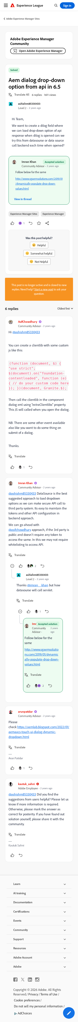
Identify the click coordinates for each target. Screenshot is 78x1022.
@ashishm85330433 (26, 332)
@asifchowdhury (20, 530)
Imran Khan (29, 161)
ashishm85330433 (29, 103)
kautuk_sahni (26, 784)
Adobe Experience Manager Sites (23, 18)
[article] (39, 395)
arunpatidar (25, 711)
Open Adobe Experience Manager (40, 51)
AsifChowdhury (27, 321)
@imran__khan (37, 585)
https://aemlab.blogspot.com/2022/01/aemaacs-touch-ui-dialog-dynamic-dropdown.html (39, 732)
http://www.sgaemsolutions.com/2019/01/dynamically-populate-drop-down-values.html (39, 183)
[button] (21, 95)
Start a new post (43, 289)
